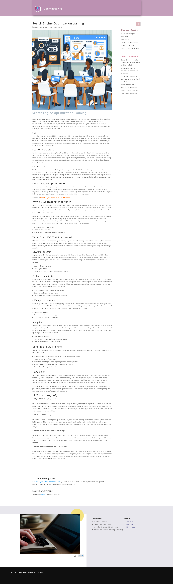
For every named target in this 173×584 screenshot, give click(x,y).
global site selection (127, 68)
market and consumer (128, 76)
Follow (81, 556)
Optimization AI (53, 8)
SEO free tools (130, 527)
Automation (125, 39)
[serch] (138, 24)
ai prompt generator (127, 45)
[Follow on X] (75, 555)
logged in (44, 494)
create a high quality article (129, 42)
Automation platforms (128, 90)
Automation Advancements (130, 48)
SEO (51, 27)
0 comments (58, 27)
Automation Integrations (129, 87)
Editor (36, 27)
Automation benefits (127, 85)
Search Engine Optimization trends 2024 (47, 482)
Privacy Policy (130, 524)
